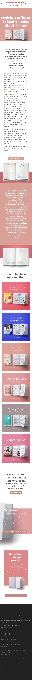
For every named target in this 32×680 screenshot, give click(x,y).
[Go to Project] (16, 298)
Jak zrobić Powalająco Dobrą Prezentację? (12, 658)
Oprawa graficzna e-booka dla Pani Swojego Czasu (16, 385)
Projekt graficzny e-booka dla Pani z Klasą (16, 324)
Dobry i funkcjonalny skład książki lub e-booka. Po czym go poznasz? (14, 651)
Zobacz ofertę (16, 492)
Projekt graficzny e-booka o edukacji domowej (16, 416)
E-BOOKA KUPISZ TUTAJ (16, 158)
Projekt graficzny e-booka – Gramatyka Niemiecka (16, 294)
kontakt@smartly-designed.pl (16, 531)
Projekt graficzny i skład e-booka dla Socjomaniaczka (16, 446)
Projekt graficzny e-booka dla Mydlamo (16, 355)
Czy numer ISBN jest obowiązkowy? (11, 644)
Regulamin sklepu (5, 670)
